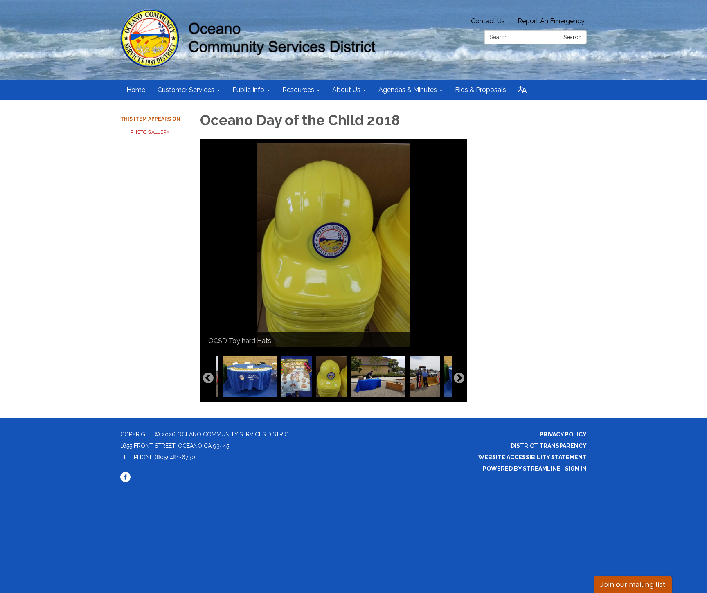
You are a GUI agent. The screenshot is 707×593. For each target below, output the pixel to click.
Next (459, 378)
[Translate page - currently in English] (522, 90)
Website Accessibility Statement (532, 457)
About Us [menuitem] (346, 90)
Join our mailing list (632, 584)
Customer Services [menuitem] (186, 90)
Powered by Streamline (522, 468)
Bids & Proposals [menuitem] (480, 90)
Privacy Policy (563, 434)
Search (572, 37)
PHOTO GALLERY (150, 132)
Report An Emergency (551, 21)
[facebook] (125, 480)
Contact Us (488, 21)
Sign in (576, 468)
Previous (208, 378)
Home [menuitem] (135, 90)
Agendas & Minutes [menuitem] (407, 90)
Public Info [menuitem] (248, 90)
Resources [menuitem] (298, 90)
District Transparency (549, 446)
